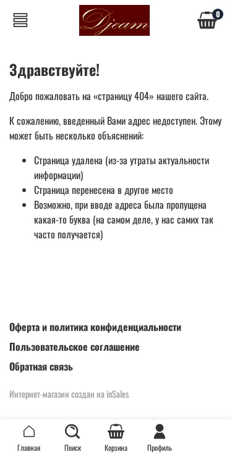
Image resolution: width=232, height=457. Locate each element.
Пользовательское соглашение (74, 346)
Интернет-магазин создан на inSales (69, 393)
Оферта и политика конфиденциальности (95, 326)
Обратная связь (41, 366)
